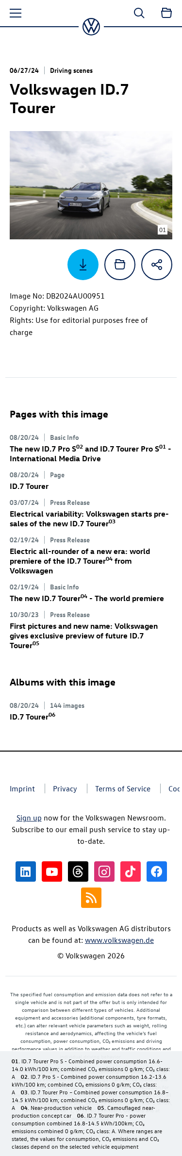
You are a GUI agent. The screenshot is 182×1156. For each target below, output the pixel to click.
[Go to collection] (166, 13)
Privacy (65, 788)
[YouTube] (52, 871)
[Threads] (78, 871)
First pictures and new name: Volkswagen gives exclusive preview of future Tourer (84, 635)
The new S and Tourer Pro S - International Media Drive (90, 453)
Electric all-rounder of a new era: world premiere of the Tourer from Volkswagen (80, 560)
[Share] (156, 264)
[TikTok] (130, 871)
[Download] (83, 264)
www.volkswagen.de (119, 940)
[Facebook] (157, 871)
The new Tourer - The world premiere (87, 598)
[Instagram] (104, 871)
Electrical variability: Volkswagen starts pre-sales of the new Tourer (89, 518)
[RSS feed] (91, 898)
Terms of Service (122, 788)
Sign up (29, 817)
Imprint (22, 788)
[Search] (139, 13)
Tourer (29, 486)
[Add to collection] (119, 264)
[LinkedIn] (26, 871)
